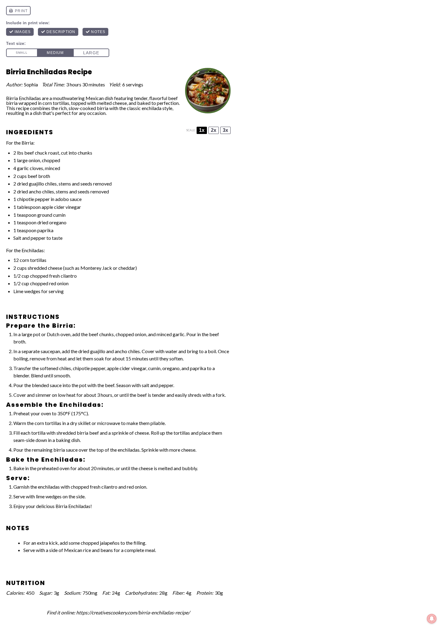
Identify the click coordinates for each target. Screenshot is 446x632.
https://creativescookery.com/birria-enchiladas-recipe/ (133, 612)
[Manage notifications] (432, 619)
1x (201, 130)
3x (225, 130)
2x (213, 130)
